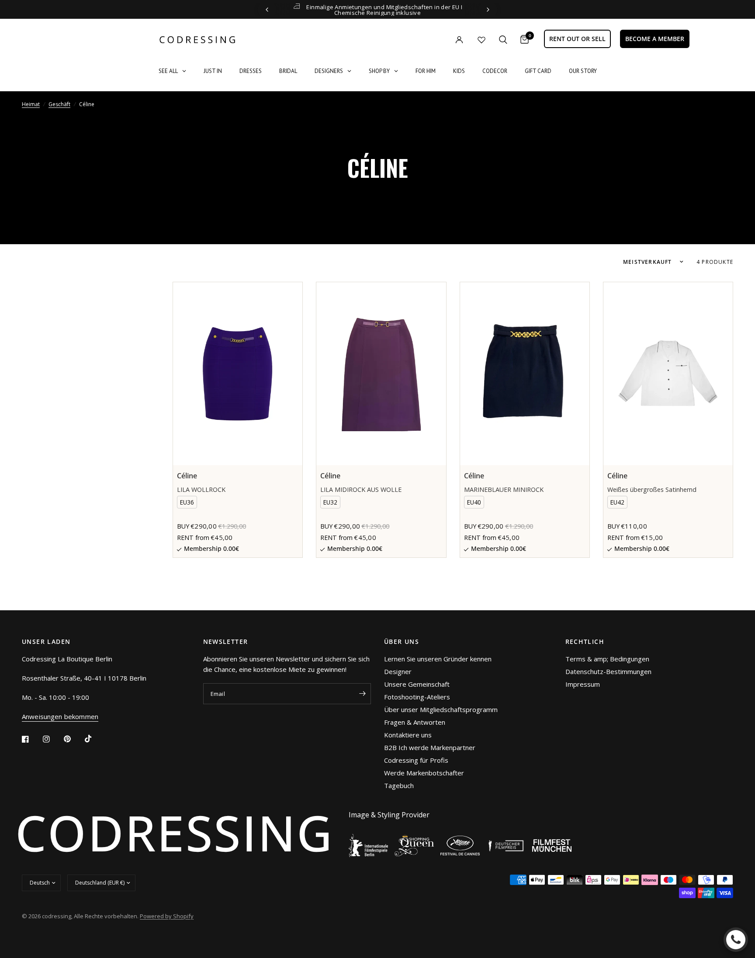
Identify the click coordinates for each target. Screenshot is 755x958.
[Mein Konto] (441, 39)
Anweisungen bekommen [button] (60, 716)
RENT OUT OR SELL (577, 39)
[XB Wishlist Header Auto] (481, 39)
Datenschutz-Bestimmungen (608, 671)
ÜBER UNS (401, 642)
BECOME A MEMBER (654, 39)
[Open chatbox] (736, 939)
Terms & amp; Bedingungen (607, 658)
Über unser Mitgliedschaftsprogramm (441, 709)
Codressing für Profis (416, 760)
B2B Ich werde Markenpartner (429, 747)
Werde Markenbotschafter (424, 772)
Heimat (31, 104)
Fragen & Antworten (414, 722)
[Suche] (503, 39)
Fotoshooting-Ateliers (417, 696)
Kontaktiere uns (408, 734)
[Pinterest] (73, 738)
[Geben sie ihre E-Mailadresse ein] (362, 693)
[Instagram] (52, 739)
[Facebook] (31, 739)
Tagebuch (399, 785)
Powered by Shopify (167, 916)
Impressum (582, 684)
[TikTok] (94, 738)
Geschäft (59, 104)
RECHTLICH (585, 642)
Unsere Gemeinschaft (417, 684)
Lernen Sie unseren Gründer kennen (438, 658)
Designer (398, 671)
